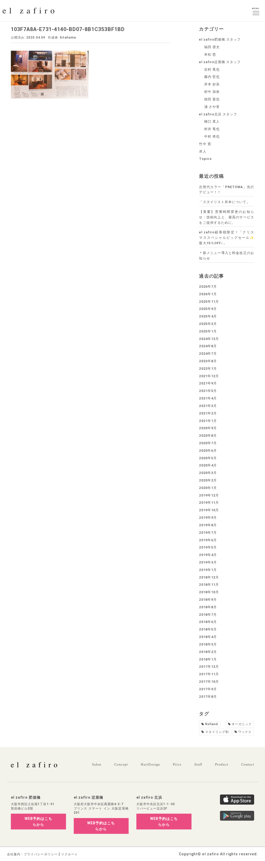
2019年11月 (209, 502)
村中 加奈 (212, 92)
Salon (96, 764)
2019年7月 (208, 533)
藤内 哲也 (212, 77)
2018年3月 (208, 644)
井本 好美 (212, 84)
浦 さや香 (212, 107)
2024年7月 (208, 353)
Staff (198, 764)
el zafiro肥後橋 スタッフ (220, 39)
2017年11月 (209, 674)
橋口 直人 (212, 121)
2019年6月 (208, 540)
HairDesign (150, 764)
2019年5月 (208, 547)
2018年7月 (208, 615)
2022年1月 (208, 368)
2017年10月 (209, 682)
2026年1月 (208, 294)
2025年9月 (208, 309)
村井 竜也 (212, 129)
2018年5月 (208, 629)
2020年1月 (208, 488)
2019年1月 (208, 570)
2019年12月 (209, 495)
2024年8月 (208, 346)
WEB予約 (38, 821)
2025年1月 (208, 331)
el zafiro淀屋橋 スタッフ (220, 62)
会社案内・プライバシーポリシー (32, 854)
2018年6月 (208, 622)
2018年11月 (209, 585)
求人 (202, 151)
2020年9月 (208, 428)
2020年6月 (208, 450)
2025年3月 (208, 324)
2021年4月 (208, 398)
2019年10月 (209, 510)
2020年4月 (208, 465)
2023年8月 (208, 361)
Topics (205, 159)
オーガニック (242, 724)
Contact (247, 764)
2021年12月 (209, 376)
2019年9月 (208, 517)
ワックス (245, 732)
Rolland (211, 724)
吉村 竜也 (212, 69)
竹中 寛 (205, 144)
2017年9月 (208, 689)
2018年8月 (208, 607)
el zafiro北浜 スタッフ (218, 114)
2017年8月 (208, 697)
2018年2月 (208, 652)
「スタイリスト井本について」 (224, 202)
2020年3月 (208, 473)
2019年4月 (208, 555)
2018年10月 (209, 592)
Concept (121, 764)
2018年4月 (208, 637)
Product (221, 764)
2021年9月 (208, 383)
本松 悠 (210, 54)
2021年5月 (208, 391)
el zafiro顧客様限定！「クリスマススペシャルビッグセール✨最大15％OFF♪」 (226, 237)
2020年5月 (208, 458)
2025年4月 (208, 316)
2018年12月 (209, 577)
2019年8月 (208, 525)
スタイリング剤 (217, 732)
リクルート (69, 854)
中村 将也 (212, 136)
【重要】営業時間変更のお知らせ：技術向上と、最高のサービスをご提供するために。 (226, 217)
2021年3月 (208, 406)
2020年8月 (208, 435)
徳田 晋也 (212, 99)
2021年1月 (208, 421)
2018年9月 (208, 600)
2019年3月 (208, 562)
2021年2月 (208, 413)
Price (177, 764)
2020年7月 (208, 443)
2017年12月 (209, 667)
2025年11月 (209, 301)
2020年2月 (208, 480)
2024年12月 (209, 339)
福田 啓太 (212, 47)
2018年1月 (208, 659)
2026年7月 (208, 286)
